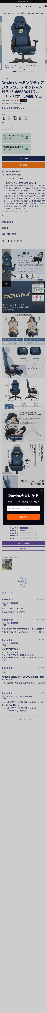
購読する (23, 517)
